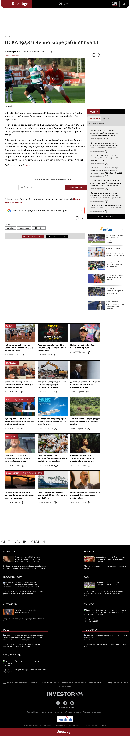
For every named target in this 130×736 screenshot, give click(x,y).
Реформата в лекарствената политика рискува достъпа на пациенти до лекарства (23, 593)
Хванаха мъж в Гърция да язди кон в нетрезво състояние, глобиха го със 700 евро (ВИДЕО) (106, 170)
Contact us (102, 725)
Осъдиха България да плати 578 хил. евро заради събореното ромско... (52, 385)
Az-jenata (90, 629)
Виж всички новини (106, 216)
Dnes (16, 683)
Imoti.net (84, 683)
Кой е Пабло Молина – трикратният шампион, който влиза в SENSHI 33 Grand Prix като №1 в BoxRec (106, 253)
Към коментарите (57, 236)
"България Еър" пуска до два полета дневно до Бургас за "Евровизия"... (52, 421)
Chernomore (117, 683)
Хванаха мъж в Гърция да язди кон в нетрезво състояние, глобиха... (85, 421)
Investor (9, 551)
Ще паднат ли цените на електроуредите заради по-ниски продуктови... (19, 421)
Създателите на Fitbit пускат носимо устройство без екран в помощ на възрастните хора (28, 559)
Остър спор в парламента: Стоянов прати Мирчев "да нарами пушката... (19, 385)
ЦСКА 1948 (39, 228)
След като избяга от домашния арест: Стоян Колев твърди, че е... (17, 458)
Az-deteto (97, 683)
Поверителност (72, 712)
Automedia (10, 604)
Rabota (90, 683)
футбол (10, 228)
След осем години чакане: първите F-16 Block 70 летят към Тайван (52, 495)
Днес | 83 (67, 4)
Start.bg (109, 683)
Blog (103, 683)
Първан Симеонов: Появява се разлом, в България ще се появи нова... (85, 495)
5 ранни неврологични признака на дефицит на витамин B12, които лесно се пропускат (29, 637)
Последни (94, 118)
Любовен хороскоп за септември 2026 (111, 635)
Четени (107, 118)
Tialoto (89, 604)
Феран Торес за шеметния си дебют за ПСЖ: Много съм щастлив (115, 305)
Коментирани (96, 123)
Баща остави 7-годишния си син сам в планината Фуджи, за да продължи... (19, 495)
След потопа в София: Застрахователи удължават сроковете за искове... (52, 458)
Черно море (24, 228)
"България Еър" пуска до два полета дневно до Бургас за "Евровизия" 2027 (104, 158)
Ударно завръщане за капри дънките (30, 661)
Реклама (58, 712)
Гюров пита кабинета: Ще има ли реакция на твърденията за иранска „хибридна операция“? (105, 182)
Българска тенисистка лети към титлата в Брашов (114, 277)
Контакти (46, 712)
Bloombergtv (12, 576)
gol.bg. (28, 165)
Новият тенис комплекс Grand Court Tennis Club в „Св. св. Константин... (19, 348)
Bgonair (89, 551)
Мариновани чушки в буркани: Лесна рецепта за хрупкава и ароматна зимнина (111, 559)
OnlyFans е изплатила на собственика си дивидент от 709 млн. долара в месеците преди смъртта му (24, 567)
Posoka (125, 683)
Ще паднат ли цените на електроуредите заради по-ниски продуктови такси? (104, 145)
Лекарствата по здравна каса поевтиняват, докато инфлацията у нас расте (22, 645)
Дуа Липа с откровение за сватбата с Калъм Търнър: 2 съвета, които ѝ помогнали (111, 612)
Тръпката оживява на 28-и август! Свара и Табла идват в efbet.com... (52, 348)
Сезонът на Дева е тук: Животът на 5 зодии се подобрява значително (82, 458)
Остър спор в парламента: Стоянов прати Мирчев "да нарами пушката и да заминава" (105, 195)
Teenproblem (12, 655)
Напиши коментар (33, 236)
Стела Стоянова (12, 55)
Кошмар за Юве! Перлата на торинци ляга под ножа (114, 264)
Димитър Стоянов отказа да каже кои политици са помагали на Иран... (85, 385)
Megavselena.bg (67, 686)
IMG (4, 683)
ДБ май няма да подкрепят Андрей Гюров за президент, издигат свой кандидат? (104, 132)
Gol (86, 576)
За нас (30, 712)
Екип (36, 712)
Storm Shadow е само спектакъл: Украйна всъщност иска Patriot (106, 206)
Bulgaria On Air (34, 683)
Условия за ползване (92, 712)
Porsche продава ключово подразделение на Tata (25, 611)
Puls (6, 629)
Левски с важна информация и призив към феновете (114, 290)
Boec (59, 686)
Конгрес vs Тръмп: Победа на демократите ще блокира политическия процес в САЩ (27, 585)
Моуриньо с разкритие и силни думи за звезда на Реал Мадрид (115, 238)
